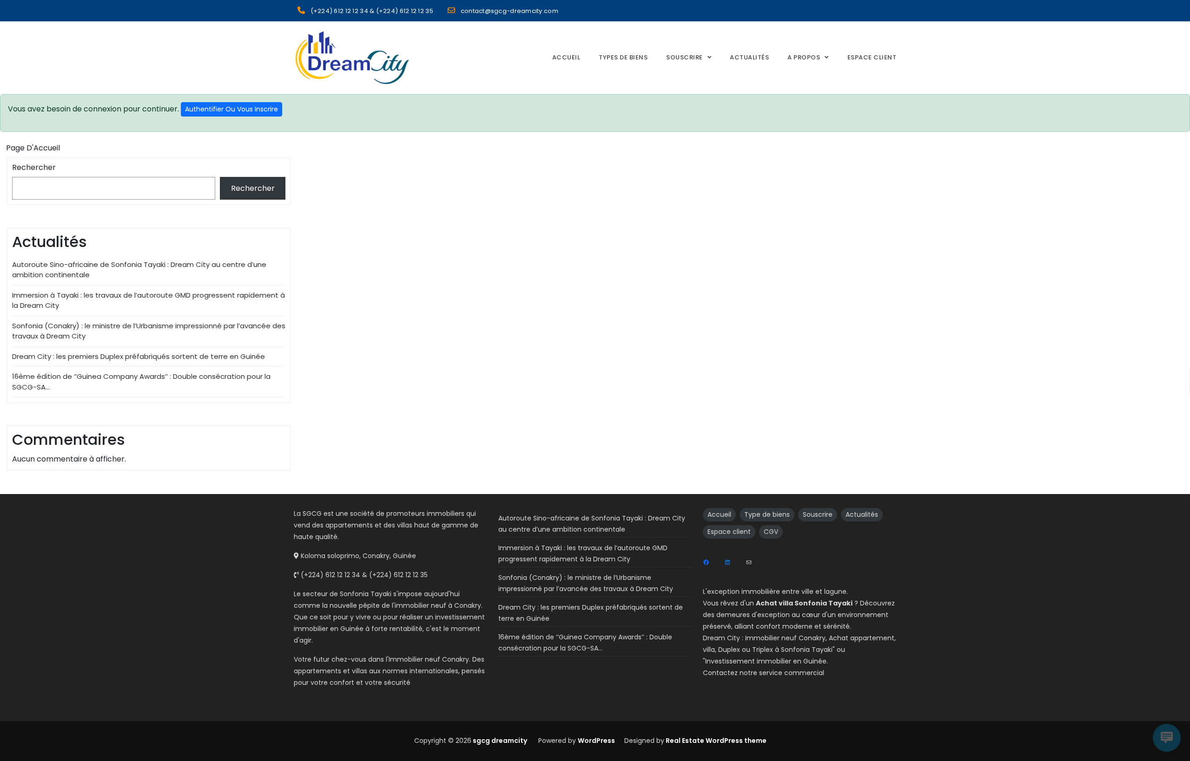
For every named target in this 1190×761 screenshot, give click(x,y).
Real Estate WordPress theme (715, 740)
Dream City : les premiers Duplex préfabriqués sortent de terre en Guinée (138, 356)
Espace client (729, 531)
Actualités (749, 57)
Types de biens (623, 57)
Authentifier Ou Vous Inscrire (231, 109)
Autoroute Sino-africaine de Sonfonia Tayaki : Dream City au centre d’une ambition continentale (591, 524)
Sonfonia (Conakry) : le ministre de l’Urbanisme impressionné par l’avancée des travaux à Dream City (585, 583)
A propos (803, 57)
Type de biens (767, 514)
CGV (771, 531)
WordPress (596, 740)
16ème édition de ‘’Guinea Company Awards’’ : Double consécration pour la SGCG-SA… (585, 642)
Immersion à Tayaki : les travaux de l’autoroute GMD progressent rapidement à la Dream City (583, 553)
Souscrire (684, 57)
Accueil (566, 57)
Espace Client (872, 57)
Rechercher (34, 167)
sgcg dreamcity (499, 740)
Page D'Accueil (33, 148)
